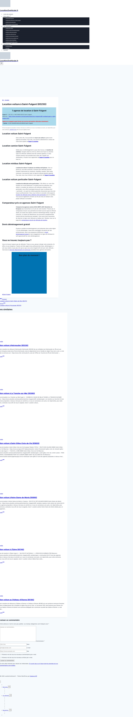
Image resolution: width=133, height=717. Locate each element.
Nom (28, 644)
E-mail (28, 647)
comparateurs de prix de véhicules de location (34, 220)
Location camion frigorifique (11, 40)
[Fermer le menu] (0, 682)
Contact (5, 50)
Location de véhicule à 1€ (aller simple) (13, 20)
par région (7, 48)
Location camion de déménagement (12, 30)
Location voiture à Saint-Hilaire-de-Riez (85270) (13, 300)
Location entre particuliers (11, 22)
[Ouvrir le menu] (1, 63)
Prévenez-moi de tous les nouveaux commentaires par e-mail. (19, 654)
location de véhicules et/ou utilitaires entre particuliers (31, 195)
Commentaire (40, 641)
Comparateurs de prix (10, 18)
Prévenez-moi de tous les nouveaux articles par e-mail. (17, 657)
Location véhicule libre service (11, 42)
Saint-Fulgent (6, 294)
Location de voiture (9, 28)
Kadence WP (33, 676)
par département (9, 46)
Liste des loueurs (8, 14)
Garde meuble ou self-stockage (12, 24)
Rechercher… (6, 710)
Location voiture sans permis (11, 32)
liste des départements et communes (20, 250)
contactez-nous (13, 129)
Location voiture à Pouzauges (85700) (10, 304)
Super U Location (33, 141)
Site (28, 651)
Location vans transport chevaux (12, 36)
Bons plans (5, 687)
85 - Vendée (5, 100)
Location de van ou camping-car (12, 38)
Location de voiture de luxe (11, 34)
